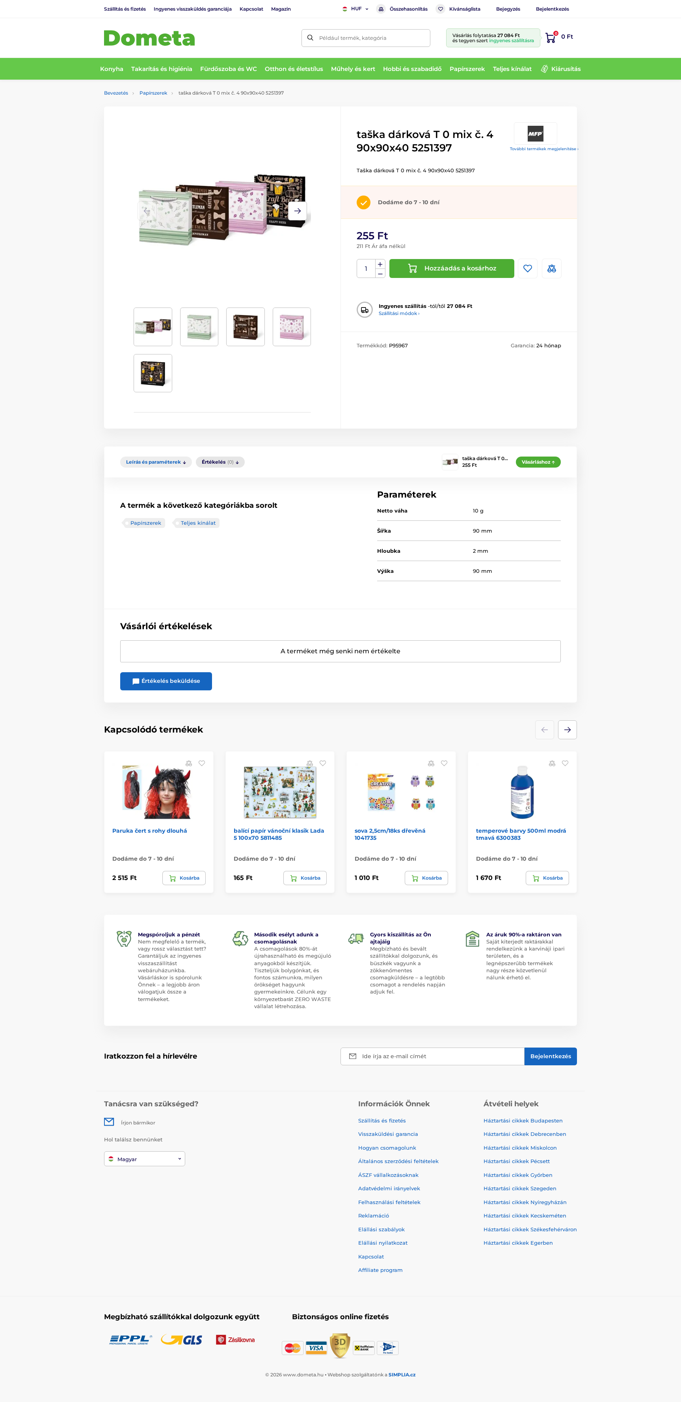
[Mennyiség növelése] (380, 264)
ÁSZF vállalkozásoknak (388, 1175)
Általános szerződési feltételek (398, 1161)
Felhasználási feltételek (389, 1202)
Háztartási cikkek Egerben (518, 1243)
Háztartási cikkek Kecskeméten (525, 1215)
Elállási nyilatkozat (382, 1243)
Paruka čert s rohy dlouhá (149, 830)
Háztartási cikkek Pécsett (517, 1161)
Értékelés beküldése (170, 680)
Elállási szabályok (381, 1229)
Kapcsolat (251, 9)
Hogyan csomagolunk (387, 1148)
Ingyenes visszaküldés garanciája (193, 9)
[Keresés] (310, 38)
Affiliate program (380, 1270)
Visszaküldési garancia (388, 1134)
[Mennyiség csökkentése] (380, 273)
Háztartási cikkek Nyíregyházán (525, 1202)
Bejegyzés (508, 9)
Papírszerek (153, 93)
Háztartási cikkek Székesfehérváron (530, 1229)
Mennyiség (366, 268)
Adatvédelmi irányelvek (389, 1188)
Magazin (281, 9)
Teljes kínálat (198, 523)
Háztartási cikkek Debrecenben (525, 1134)
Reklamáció (373, 1215)
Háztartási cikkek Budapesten (523, 1120)
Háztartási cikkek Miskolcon (520, 1148)
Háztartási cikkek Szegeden (520, 1188)
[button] (297, 210)
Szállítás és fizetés (125, 9)
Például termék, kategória (353, 38)
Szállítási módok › (399, 313)
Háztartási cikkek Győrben (518, 1175)
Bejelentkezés (552, 9)
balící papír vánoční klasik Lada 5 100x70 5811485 (279, 834)
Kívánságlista (464, 9)
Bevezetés (116, 93)
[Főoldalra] (149, 38)
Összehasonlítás (409, 9)
